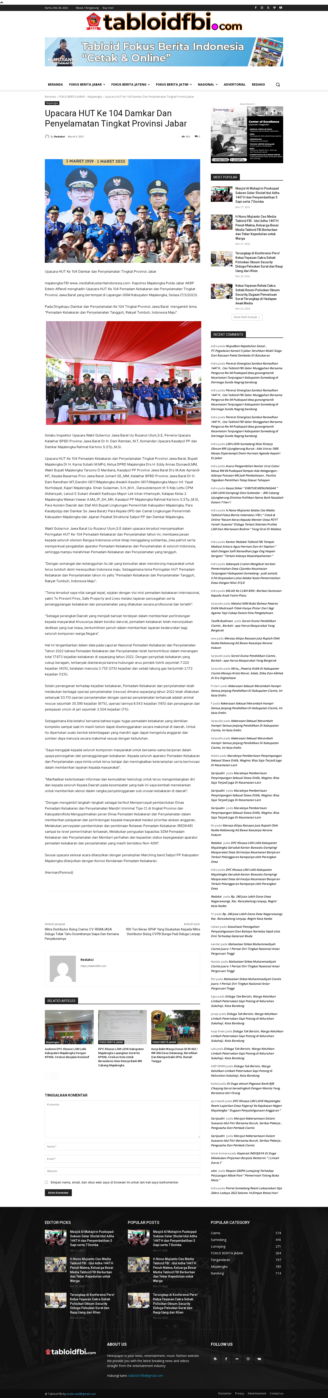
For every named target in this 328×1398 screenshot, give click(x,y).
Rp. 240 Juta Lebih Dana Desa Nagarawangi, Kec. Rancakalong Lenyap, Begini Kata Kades (243, 901)
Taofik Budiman (222, 621)
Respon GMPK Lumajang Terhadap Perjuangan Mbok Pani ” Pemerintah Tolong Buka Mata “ (245, 1175)
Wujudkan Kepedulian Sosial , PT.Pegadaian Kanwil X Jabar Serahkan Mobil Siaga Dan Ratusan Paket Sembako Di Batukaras (246, 350)
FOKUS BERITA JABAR (72, 97)
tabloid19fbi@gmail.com (145, 1375)
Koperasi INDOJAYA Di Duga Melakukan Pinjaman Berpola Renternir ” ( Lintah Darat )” (245, 1158)
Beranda (50, 97)
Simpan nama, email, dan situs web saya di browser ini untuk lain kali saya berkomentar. (114, 1182)
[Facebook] (255, 8)
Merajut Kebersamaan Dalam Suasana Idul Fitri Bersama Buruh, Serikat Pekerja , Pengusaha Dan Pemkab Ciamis (246, 1123)
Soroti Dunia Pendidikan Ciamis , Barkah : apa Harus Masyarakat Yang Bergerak (243, 625)
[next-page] (55, 1076)
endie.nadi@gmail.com (81, 1394)
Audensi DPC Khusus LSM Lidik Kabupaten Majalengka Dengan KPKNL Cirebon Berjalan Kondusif (67, 1053)
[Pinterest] (100, 147)
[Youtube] (280, 8)
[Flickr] (237, 1358)
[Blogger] (215, 1358)
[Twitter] (268, 8)
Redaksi (59, 136)
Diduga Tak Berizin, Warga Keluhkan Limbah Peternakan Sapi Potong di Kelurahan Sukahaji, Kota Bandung (243, 1001)
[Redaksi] (48, 136)
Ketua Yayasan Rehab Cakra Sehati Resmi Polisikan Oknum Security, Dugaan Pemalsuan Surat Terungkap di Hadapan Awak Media (257, 294)
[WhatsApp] (110, 147)
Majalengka (95, 97)
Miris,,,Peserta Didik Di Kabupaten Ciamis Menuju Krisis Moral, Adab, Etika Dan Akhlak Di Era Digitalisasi (247, 673)
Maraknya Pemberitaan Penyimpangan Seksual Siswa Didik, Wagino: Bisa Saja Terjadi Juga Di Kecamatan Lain (246, 760)
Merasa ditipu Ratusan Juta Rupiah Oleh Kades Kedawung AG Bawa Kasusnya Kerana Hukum (245, 643)
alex (214, 1171)
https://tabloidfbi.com (93, 966)
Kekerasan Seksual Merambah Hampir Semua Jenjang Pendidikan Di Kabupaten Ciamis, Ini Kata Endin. (246, 690)
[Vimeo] (274, 8)
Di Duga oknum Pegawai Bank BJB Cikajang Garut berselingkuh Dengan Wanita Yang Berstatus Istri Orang (245, 1088)
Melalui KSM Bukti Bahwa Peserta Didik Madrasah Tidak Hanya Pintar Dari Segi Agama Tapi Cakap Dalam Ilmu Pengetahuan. (244, 608)
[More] (121, 147)
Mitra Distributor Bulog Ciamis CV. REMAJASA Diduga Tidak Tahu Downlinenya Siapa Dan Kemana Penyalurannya (82, 934)
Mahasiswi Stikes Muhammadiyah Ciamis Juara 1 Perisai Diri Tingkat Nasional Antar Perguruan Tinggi (245, 948)
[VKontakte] (259, 1358)
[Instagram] (262, 8)
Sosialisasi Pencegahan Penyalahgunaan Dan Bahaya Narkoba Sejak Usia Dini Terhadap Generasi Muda (245, 931)
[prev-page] (47, 1076)
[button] (277, 84)
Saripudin (217, 773)
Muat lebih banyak (245, 317)
